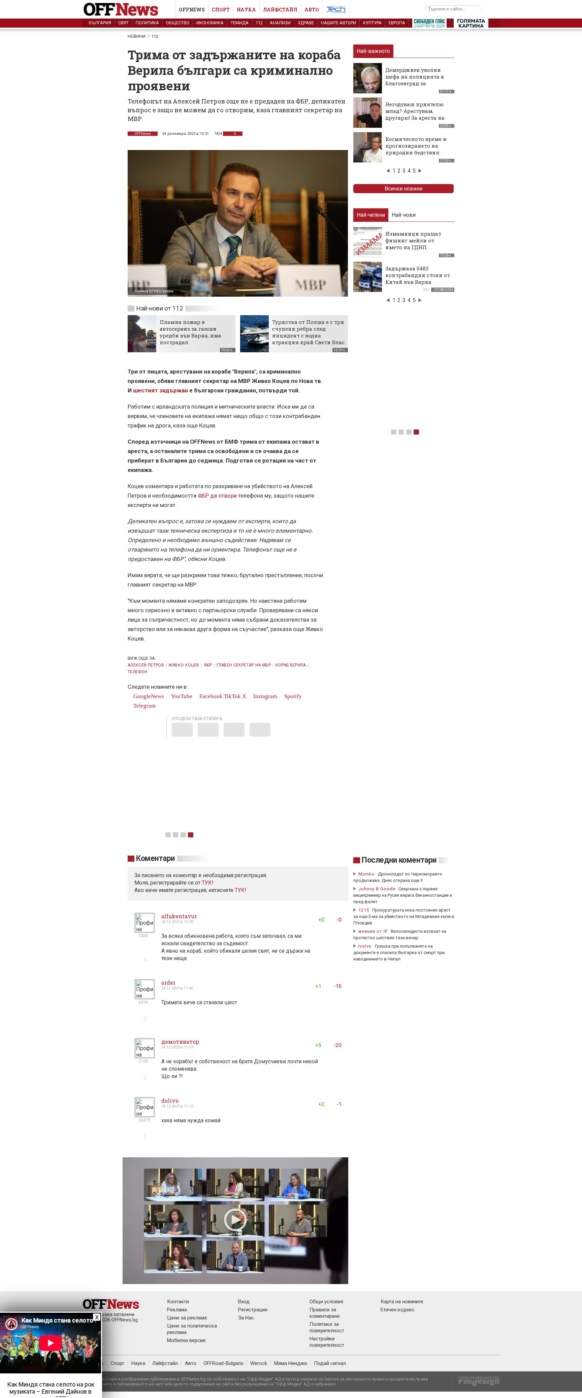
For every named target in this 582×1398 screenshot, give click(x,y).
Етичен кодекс (398, 1310)
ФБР (208, 665)
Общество (177, 22)
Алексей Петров (146, 665)
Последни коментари (399, 860)
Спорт (221, 9)
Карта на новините (402, 1302)
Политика (147, 22)
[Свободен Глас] (429, 25)
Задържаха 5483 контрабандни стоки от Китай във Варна (417, 275)
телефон (138, 672)
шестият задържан (160, 390)
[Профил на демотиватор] (144, 1055)
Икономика (210, 22)
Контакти (178, 1302)
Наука (246, 9)
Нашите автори (338, 22)
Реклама (177, 1310)
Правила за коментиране (325, 1313)
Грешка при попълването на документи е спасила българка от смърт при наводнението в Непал (399, 952)
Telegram (144, 706)
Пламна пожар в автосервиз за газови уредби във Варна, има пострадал (190, 332)
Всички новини (403, 188)
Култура (372, 22)
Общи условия (326, 1302)
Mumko (366, 873)
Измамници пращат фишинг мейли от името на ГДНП (413, 240)
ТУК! (241, 890)
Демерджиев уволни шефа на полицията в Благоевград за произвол (414, 79)
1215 (363, 910)
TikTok (232, 696)
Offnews (192, 9)
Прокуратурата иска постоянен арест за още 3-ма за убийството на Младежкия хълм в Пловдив (403, 916)
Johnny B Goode (376, 888)
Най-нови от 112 (159, 308)
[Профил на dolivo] (144, 1114)
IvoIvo (365, 946)
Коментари (155, 858)
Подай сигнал (330, 1363)
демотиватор (180, 1041)
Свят (123, 22)
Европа (397, 22)
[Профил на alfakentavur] (144, 930)
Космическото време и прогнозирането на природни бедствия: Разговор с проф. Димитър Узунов (416, 152)
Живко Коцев (183, 665)
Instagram (264, 696)
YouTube (181, 696)
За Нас (246, 1318)
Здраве (306, 22)
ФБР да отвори (217, 495)
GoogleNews (148, 696)
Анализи (280, 22)
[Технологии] (336, 11)
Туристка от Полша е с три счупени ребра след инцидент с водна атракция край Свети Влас (308, 332)
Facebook (210, 696)
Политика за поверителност (327, 1327)
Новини (137, 36)
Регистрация (252, 1310)
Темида (240, 22)
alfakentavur (179, 916)
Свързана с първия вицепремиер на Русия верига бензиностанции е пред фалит (402, 895)
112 (259, 22)
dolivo (170, 1100)
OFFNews (142, 133)
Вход (244, 1302)
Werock (258, 1363)
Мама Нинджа (290, 1363)
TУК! (208, 883)
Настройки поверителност (327, 1342)
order (168, 982)
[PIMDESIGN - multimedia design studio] (476, 1383)
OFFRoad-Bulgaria (223, 1363)
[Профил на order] (144, 996)
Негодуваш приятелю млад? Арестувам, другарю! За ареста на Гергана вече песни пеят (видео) (415, 118)
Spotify (292, 696)
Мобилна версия (186, 1340)
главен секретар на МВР (244, 665)
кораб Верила (291, 665)
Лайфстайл (280, 9)
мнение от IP (373, 931)
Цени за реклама (187, 1318)
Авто (311, 9)
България (100, 22)
